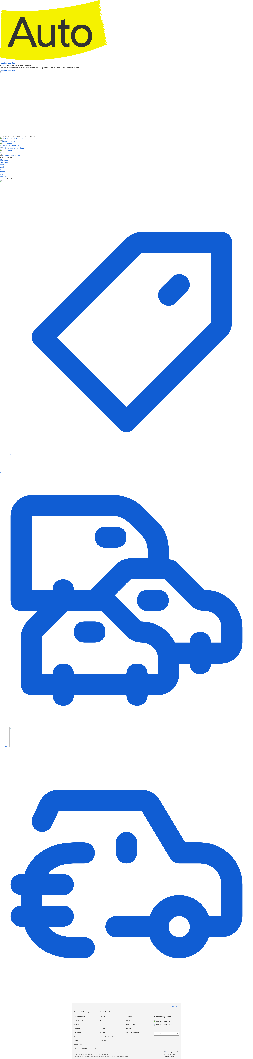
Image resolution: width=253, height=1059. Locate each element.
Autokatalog (104, 1032)
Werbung (77, 1032)
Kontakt (103, 1028)
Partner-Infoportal (132, 1032)
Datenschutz (78, 1040)
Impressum (78, 1044)
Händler (128, 1016)
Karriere (77, 1028)
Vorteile (128, 1028)
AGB (75, 1036)
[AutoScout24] (126, 61)
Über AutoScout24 (80, 1020)
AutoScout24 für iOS (163, 1021)
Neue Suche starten (7, 63)
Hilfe (101, 1020)
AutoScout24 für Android (165, 1024)
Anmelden (129, 1020)
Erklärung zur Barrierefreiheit (85, 1048)
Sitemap (103, 1040)
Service (102, 1016)
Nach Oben (173, 1006)
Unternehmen (79, 1016)
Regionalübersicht (106, 1036)
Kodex (102, 1024)
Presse (76, 1024)
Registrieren (130, 1024)
